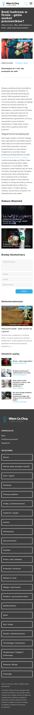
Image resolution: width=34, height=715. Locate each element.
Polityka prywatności (9, 439)
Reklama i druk (10, 578)
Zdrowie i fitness (10, 665)
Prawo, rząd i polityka (12, 559)
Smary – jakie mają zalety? (22, 361)
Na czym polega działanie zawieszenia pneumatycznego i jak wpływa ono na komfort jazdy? (22, 396)
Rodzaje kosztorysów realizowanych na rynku (22, 372)
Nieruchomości (9, 541)
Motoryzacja (8, 531)
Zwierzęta (7, 674)
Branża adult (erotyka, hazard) (16, 467)
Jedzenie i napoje (10, 513)
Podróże (6, 550)
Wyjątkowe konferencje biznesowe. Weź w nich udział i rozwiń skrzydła (15, 221)
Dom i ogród (8, 476)
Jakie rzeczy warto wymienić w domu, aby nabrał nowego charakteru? (21, 383)
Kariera (6, 522)
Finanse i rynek (22, 63)
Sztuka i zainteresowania (14, 634)
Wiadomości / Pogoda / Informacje (13, 653)
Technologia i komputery (14, 643)
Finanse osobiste (10, 494)
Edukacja (7, 485)
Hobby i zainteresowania (14, 504)
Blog (3, 436)
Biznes (6, 457)
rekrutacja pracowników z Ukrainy (14, 157)
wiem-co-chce (7, 63)
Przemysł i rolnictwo (12, 569)
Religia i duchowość (12, 587)
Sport (5, 615)
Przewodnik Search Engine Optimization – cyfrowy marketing (16, 245)
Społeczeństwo (9, 606)
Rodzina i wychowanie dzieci (15, 596)
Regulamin (5, 443)
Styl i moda (8, 624)
